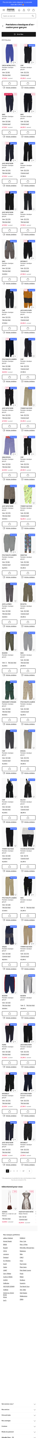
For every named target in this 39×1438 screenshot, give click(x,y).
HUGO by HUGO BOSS (8, 1294)
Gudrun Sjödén (7, 1277)
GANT (5, 1270)
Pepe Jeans (23, 1267)
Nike (21, 1254)
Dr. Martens (6, 1260)
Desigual (5, 1257)
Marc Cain (23, 1241)
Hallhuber (6, 1283)
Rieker (22, 1277)
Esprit (5, 1264)
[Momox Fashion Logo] (10, 10)
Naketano (23, 1251)
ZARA (21, 1299)
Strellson (22, 1280)
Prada (21, 1273)
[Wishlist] (28, 10)
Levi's (4, 1300)
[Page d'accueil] (3, 26)
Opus (21, 1260)
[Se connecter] (24, 10)
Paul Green (23, 1264)
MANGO (22, 1238)
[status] (19, 39)
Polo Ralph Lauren (25, 1270)
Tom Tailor (23, 1290)
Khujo (5, 1297)
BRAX (5, 1244)
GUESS (5, 1280)
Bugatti (5, 1248)
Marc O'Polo (24, 1244)
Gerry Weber (7, 1273)
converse (6, 1254)
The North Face (24, 1286)
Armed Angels (7, 1241)
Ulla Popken (23, 1293)
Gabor (5, 1267)
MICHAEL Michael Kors (27, 1248)
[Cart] (33, 10)
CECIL (5, 1251)
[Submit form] (32, 16)
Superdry (22, 1283)
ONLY (22, 1257)
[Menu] (4, 10)
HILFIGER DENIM (8, 1286)
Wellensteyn (23, 1296)
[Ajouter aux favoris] (15, 209)
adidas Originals (8, 1238)
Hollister (5, 1290)
